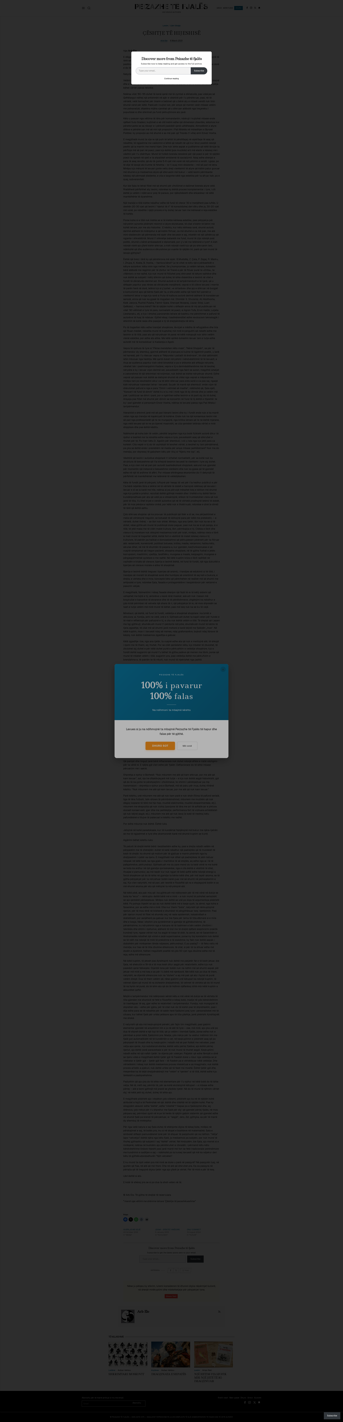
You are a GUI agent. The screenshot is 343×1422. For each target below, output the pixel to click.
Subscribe (199, 70)
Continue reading (171, 78)
